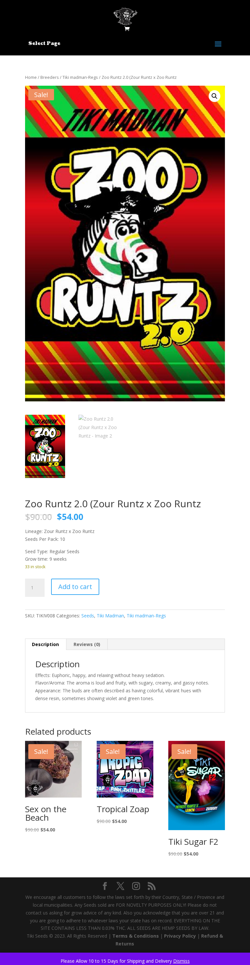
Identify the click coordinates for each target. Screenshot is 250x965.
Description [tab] (45, 644)
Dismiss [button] (181, 961)
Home (31, 77)
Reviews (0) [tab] (87, 644)
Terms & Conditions (135, 936)
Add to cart (75, 586)
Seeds (87, 615)
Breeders (49, 77)
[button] (214, 96)
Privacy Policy (180, 936)
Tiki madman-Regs (80, 77)
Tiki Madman (110, 615)
